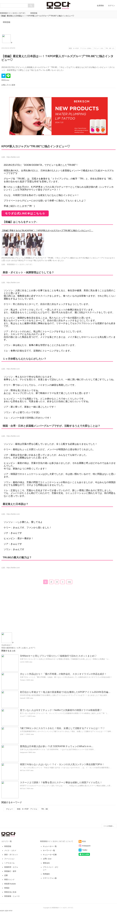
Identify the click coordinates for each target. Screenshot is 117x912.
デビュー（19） (99, 48)
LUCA (22, 662)
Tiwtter (84, 850)
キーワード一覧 (49, 850)
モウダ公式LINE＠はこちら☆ (25, 213)
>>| (69, 582)
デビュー (9, 809)
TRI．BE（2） (110, 48)
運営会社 (46, 863)
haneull (22, 698)
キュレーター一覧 (50, 846)
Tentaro (22, 680)
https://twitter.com (13, 157)
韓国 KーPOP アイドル (27, 809)
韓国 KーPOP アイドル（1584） (80, 48)
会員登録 (100, 6)
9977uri (22, 770)
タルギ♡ (23, 716)
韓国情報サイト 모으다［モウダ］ (13, 13)
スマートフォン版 (50, 878)
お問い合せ (47, 859)
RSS (84, 842)
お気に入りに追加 (8, 85)
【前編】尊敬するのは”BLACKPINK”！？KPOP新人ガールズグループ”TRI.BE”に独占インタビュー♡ (46, 230)
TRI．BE (44, 809)
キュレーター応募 (50, 855)
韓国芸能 (33, 13)
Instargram (86, 846)
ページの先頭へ (108, 826)
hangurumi (23, 752)
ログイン (111, 6)
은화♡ (22, 734)
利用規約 (46, 874)
